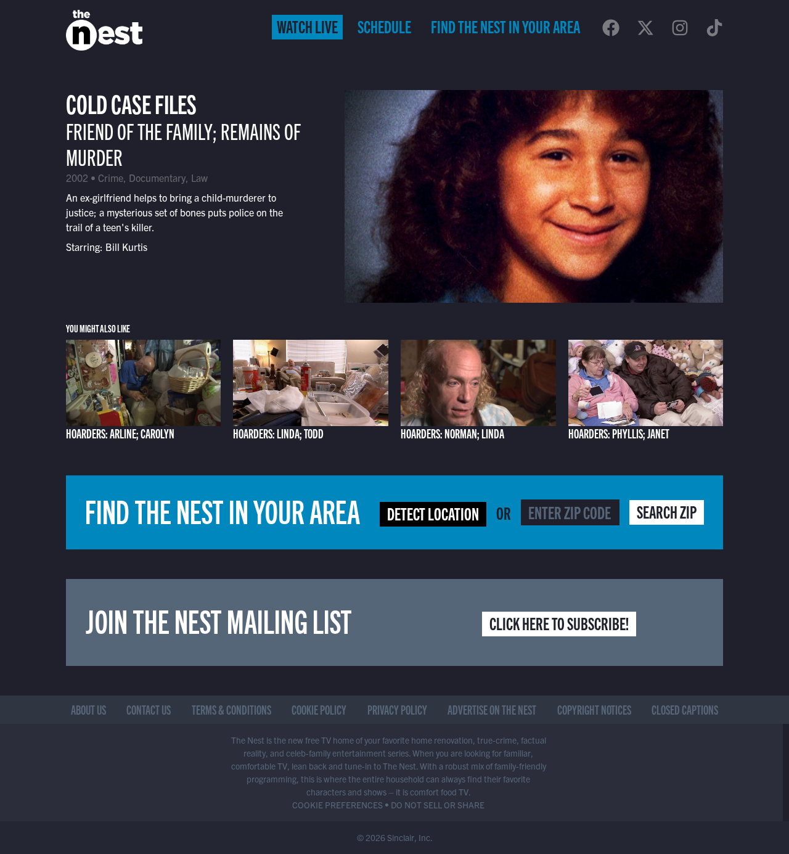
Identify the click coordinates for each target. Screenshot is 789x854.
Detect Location (433, 513)
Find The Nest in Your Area (505, 26)
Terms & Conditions (231, 709)
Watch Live (307, 26)
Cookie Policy (319, 709)
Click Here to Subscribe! (559, 623)
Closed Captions (685, 709)
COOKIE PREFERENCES (337, 804)
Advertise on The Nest (492, 709)
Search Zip (667, 511)
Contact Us (148, 709)
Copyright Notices (594, 709)
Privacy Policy (397, 709)
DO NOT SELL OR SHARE (437, 804)
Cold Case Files (131, 102)
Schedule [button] (384, 26)
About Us (88, 709)
